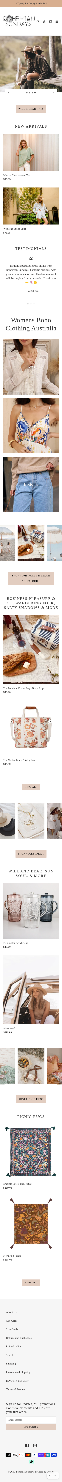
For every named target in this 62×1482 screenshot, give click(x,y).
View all (30, 787)
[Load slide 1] (27, 93)
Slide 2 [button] (31, 303)
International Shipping (18, 1372)
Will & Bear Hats (31, 109)
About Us (11, 1312)
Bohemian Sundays (25, 1472)
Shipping (11, 1363)
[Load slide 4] (35, 93)
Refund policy (14, 1346)
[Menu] (57, 21)
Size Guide (12, 1329)
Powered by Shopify (44, 1472)
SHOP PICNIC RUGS (31, 1099)
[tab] (27, 303)
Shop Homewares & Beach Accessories (31, 578)
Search (9, 1355)
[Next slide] (53, 92)
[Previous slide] (8, 92)
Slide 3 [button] (34, 303)
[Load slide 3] (32, 93)
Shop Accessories (31, 853)
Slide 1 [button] (27, 303)
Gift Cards (11, 1320)
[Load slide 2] (29, 93)
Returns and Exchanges (19, 1337)
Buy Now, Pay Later (17, 1380)
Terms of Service (15, 1389)
